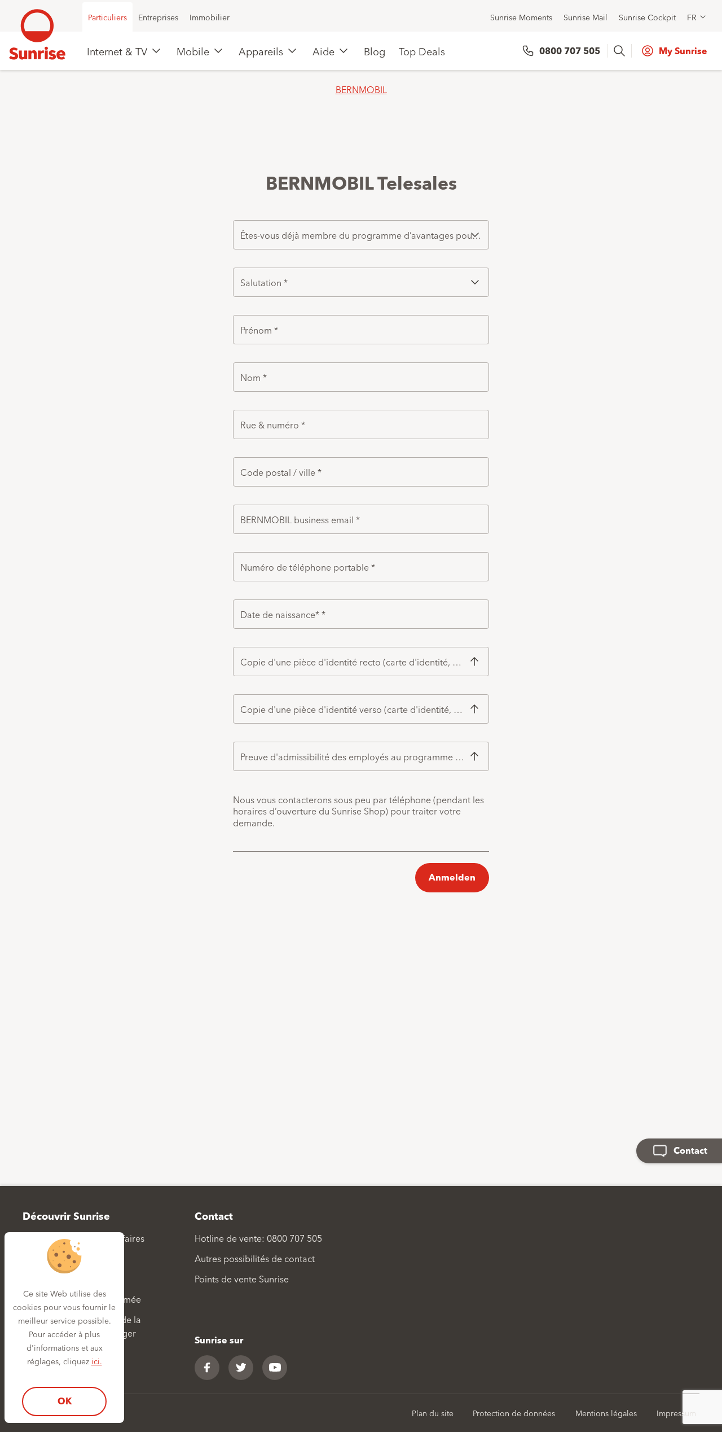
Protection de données (514, 1412)
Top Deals (422, 50)
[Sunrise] (37, 34)
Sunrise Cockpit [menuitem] (647, 17)
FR (691, 17)
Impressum (676, 1412)
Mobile (193, 50)
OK (65, 1400)
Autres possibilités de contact (255, 1258)
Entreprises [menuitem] (158, 17)
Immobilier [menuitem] (210, 17)
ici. (96, 1361)
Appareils (261, 50)
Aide (323, 50)
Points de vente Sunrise (242, 1278)
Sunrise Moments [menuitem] (521, 17)
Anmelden (452, 876)
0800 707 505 (569, 50)
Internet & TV (117, 50)
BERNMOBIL (361, 89)
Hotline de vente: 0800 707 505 (258, 1238)
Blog (374, 50)
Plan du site (433, 1412)
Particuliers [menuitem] (107, 17)
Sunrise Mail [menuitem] (585, 17)
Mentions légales (606, 1412)
